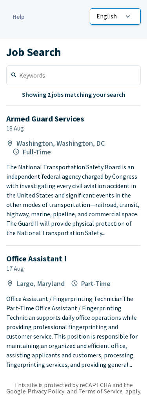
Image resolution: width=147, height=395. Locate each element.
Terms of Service (100, 391)
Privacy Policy (45, 391)
